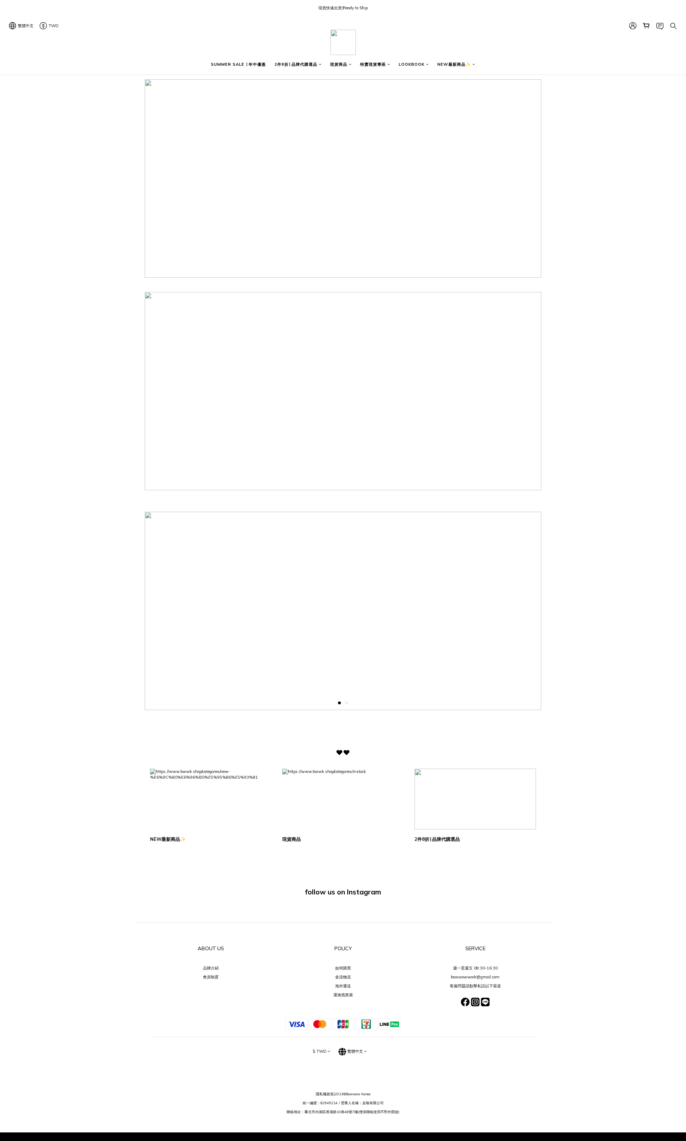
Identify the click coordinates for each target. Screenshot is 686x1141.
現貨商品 (338, 64)
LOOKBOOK (411, 64)
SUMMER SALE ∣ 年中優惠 (238, 64)
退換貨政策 (343, 994)
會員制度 (211, 976)
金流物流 (343, 976)
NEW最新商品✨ (454, 64)
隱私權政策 (325, 1094)
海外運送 (343, 985)
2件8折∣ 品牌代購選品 (295, 64)
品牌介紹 (211, 968)
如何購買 (343, 968)
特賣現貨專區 (373, 64)
